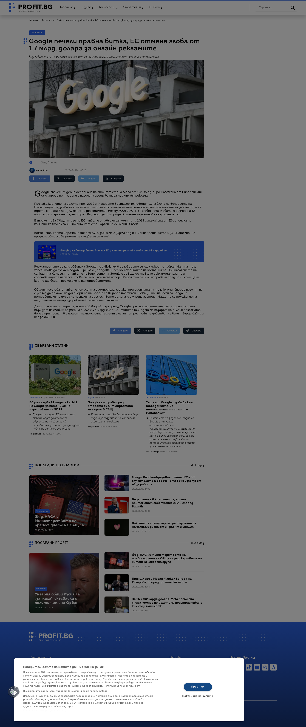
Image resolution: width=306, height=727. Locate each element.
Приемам (197, 687)
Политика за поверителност (122, 686)
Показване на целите (197, 696)
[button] (13, 691)
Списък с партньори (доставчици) (44, 710)
